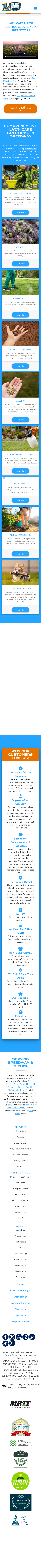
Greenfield (12, 1087)
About (17, 1113)
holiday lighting (31, 148)
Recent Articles (20, 1259)
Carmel (23, 1090)
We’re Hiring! (20, 1265)
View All (20, 1166)
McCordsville (13, 1090)
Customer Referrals (20, 1303)
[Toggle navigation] (35, 8)
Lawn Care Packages (20, 1290)
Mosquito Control (20, 1188)
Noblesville (31, 1084)
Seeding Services (20, 1154)
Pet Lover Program (20, 1200)
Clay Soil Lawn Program (20, 1148)
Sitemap (20, 1358)
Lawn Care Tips (20, 1253)
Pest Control (20, 1182)
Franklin (21, 1087)
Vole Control (20, 1212)
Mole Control (20, 1206)
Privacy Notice (18, 1355)
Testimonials (20, 1242)
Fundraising (20, 1277)
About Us (20, 1230)
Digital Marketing (22, 1386)
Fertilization (20, 1131)
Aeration (20, 1137)
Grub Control (20, 1194)
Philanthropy (20, 1271)
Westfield (9, 1084)
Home (21, 1284)
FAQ (31, 1110)
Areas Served (20, 1236)
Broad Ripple (19, 1084)
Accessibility (30, 1355)
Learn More (20, 212)
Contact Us (20, 1315)
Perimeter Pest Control (20, 1176)
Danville (29, 1087)
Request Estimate (20, 107)
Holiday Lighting (21, 1160)
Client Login (20, 1309)
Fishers (31, 1081)
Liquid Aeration (20, 1143)
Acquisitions (20, 1296)
